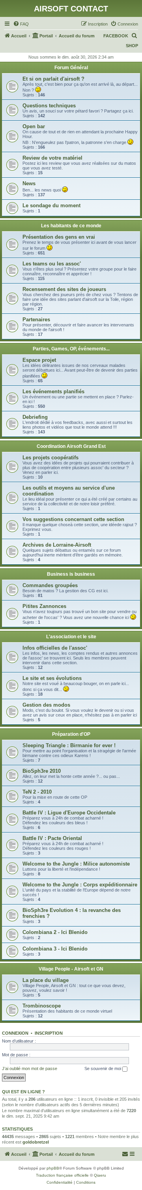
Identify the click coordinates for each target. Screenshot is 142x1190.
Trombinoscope (41, 1006)
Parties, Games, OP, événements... (71, 349)
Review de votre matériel (52, 158)
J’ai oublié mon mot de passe (29, 1068)
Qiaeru (100, 1175)
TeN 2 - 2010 (37, 792)
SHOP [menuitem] (132, 45)
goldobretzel (35, 1142)
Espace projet (39, 360)
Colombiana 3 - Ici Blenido (55, 949)
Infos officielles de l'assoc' (54, 648)
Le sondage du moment (51, 205)
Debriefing (35, 417)
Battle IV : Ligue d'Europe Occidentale (69, 813)
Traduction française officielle (62, 1175)
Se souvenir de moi (103, 1068)
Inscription (49, 1033)
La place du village (45, 980)
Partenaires (36, 319)
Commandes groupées (50, 585)
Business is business (71, 574)
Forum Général (71, 67)
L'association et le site (71, 636)
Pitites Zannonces (44, 606)
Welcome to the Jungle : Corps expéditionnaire (79, 885)
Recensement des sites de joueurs (64, 289)
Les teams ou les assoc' (51, 264)
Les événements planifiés (53, 391)
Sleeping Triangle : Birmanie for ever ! (69, 745)
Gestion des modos (46, 705)
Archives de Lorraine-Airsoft (56, 545)
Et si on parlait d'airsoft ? (53, 79)
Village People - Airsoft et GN (71, 969)
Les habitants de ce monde (71, 225)
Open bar (33, 126)
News (29, 183)
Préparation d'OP (71, 734)
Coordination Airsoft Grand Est (71, 446)
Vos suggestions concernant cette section (73, 519)
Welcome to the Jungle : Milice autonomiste (76, 864)
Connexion (15, 1033)
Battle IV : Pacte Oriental (52, 838)
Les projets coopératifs (50, 458)
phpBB (53, 1168)
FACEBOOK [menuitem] (115, 35)
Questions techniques (49, 106)
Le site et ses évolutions (52, 678)
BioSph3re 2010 (41, 771)
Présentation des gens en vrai (58, 237)
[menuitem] (21, 24)
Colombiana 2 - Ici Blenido (55, 932)
